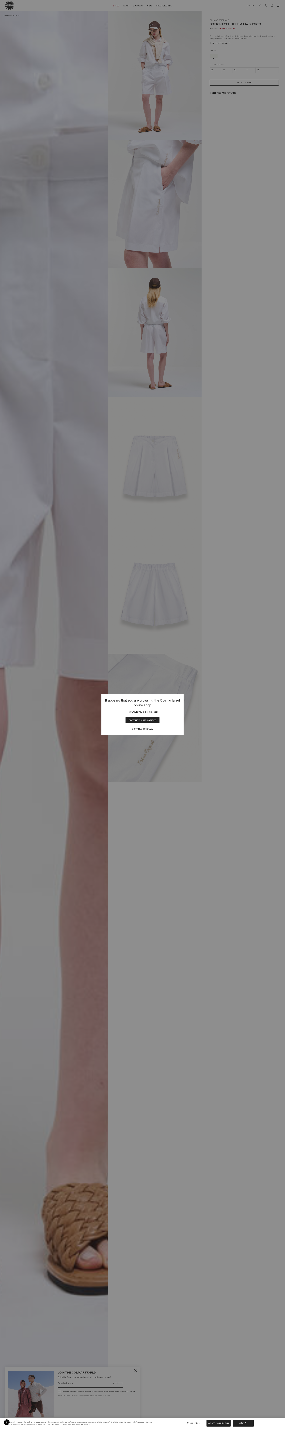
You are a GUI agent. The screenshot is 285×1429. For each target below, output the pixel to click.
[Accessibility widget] (7, 1422)
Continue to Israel (142, 729)
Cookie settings (193, 1423)
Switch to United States (142, 720)
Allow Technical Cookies (218, 1423)
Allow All (243, 1423)
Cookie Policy (84, 1425)
